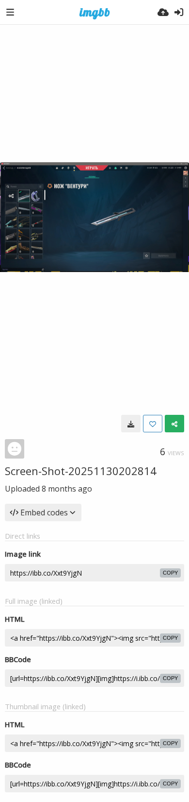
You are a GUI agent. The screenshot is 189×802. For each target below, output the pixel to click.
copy (170, 573)
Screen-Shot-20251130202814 (81, 470)
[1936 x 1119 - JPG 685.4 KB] (131, 423)
